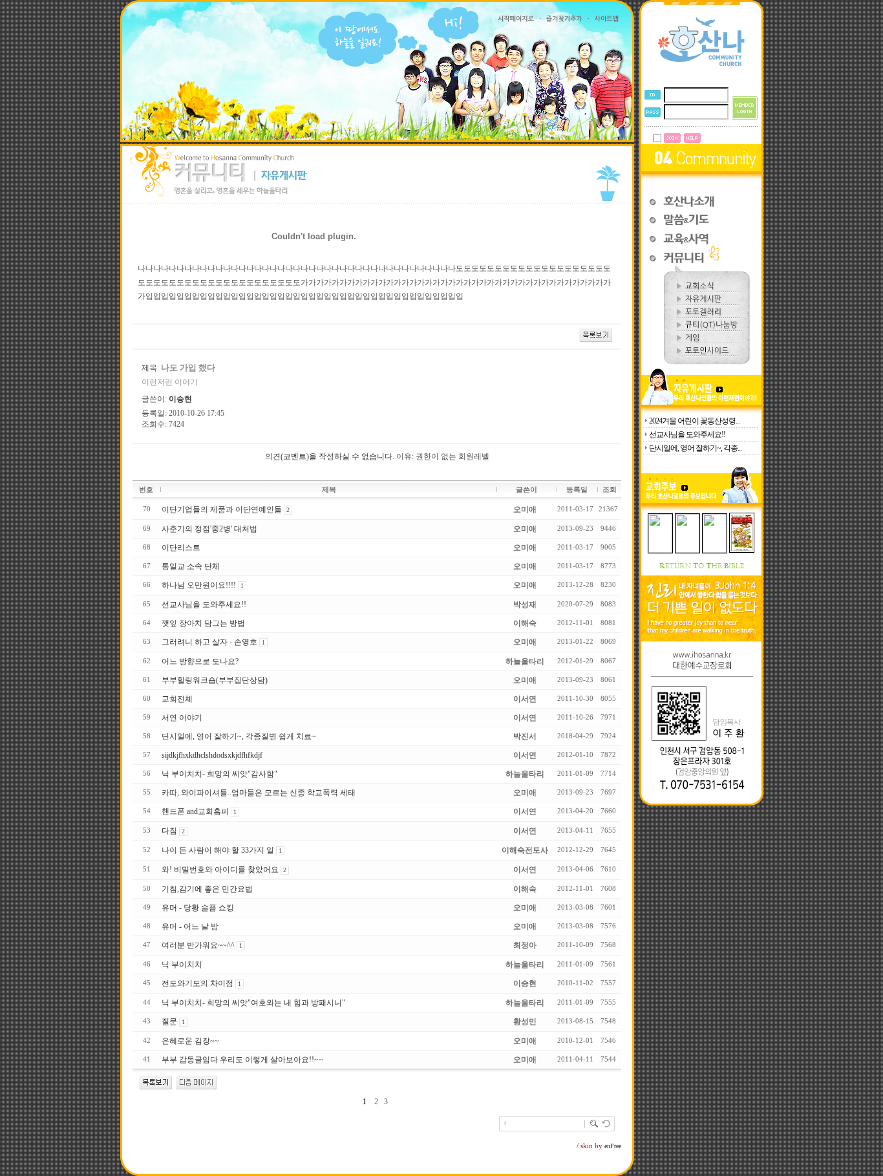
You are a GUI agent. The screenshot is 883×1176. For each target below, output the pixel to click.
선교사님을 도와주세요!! (687, 434)
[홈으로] (701, 65)
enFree (612, 1145)
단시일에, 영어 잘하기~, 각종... (695, 448)
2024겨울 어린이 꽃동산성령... (694, 420)
